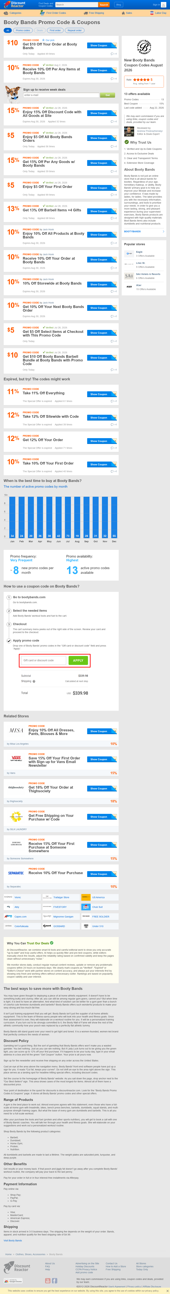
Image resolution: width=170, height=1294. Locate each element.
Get (108, 95)
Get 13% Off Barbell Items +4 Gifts (52, 210)
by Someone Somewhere (20, 858)
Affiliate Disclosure (152, 1286)
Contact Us (111, 1263)
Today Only (142, 1269)
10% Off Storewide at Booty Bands (52, 283)
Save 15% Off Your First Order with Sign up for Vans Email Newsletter (54, 762)
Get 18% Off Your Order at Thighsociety (51, 789)
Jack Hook (48, 229)
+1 (115, 53)
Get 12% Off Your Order (43, 440)
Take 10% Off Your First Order (48, 463)
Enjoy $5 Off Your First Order (47, 187)
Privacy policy (134, 1286)
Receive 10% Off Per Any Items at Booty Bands (51, 71)
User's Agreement (116, 1286)
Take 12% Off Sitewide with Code (51, 416)
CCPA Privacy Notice (86, 1269)
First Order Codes (56, 12)
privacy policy (151, 1291)
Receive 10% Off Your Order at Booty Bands (49, 260)
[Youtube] (48, 1280)
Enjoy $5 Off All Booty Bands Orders (47, 139)
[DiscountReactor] (15, 4)
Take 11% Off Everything (43, 393)
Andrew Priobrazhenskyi (150, 131)
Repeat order (75, 30)
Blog (118, 4)
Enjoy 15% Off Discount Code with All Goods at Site (52, 114)
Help (47, 1269)
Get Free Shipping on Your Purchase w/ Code (51, 817)
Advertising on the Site (87, 1263)
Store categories (144, 1266)
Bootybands (132, 231)
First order (55, 30)
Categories (15, 12)
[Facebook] (55, 1280)
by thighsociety (15, 801)
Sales (129, 12)
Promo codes (23, 30)
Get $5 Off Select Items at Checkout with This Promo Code (53, 333)
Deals (40, 30)
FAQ (47, 1266)
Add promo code (84, 1272)
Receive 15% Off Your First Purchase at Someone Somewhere (51, 847)
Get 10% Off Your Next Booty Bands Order (53, 308)
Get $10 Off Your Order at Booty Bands (50, 46)
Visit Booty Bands (13, 1240)
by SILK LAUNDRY (17, 829)
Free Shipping (96, 12)
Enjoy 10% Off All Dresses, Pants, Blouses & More (51, 732)
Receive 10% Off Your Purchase (56, 873)
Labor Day (161, 12)
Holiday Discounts (85, 1266)
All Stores (141, 1263)
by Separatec (14, 886)
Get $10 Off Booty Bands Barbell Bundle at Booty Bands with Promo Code (53, 360)
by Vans (11, 773)
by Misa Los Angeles (18, 743)
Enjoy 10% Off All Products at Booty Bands (53, 235)
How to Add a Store (116, 1266)
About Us (50, 1263)
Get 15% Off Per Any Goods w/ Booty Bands (49, 164)
